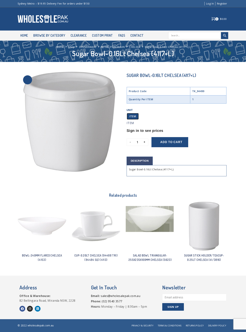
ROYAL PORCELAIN (113, 47)
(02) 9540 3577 (112, 301)
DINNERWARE (88, 47)
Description (140, 160)
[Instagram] (30, 309)
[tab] (140, 161)
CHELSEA (134, 47)
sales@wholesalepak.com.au (120, 296)
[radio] (132, 116)
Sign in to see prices (145, 131)
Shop (71, 47)
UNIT (130, 110)
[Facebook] (22, 309)
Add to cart (171, 142)
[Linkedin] (38, 309)
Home (60, 47)
